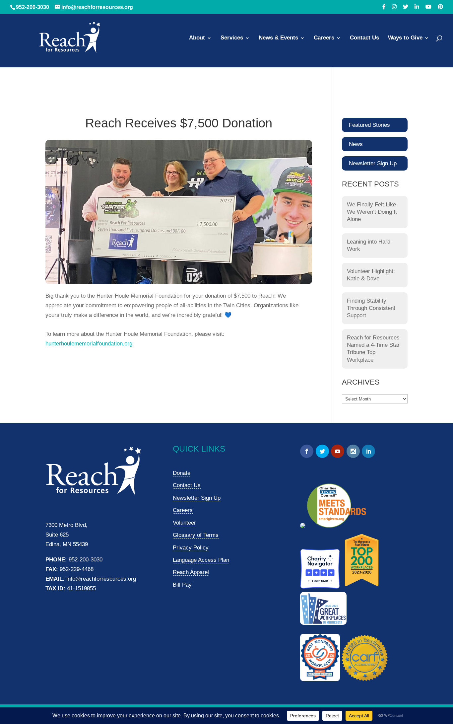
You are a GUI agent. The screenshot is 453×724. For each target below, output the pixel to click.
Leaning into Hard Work (368, 245)
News (356, 144)
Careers (324, 38)
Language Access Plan (201, 560)
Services (232, 38)
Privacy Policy (191, 547)
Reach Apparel (191, 572)
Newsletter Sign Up (373, 163)
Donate (181, 473)
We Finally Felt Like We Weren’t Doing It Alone (372, 211)
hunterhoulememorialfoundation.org (88, 343)
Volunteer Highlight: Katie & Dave (371, 275)
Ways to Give (405, 38)
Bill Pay (182, 585)
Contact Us (364, 38)
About (197, 38)
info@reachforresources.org (101, 579)
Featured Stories (369, 125)
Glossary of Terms (196, 535)
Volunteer (184, 523)
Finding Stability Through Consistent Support (371, 308)
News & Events (278, 38)
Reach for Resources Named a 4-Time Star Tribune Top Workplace (373, 348)
